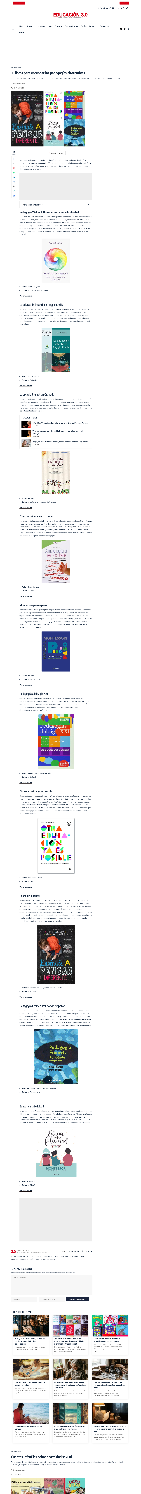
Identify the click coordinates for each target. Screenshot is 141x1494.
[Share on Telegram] (14, 181)
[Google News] (107, 8)
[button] (128, 29)
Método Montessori (37, 163)
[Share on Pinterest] (14, 168)
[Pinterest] (113, 8)
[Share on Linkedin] (14, 177)
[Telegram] (121, 8)
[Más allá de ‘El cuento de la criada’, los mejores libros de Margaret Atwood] (26, 425)
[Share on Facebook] (14, 158)
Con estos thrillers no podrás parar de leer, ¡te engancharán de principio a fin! (110, 1432)
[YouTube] (104, 8)
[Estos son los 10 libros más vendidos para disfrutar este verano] (70, 1416)
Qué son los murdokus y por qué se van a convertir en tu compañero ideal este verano (70, 1388)
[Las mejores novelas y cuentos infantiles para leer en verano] (110, 1328)
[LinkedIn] (118, 8)
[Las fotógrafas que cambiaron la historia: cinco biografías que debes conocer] (110, 1372)
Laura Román (18, 1477)
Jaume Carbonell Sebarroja (39, 775)
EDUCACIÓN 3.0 (19, 88)
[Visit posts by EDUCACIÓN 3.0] (13, 1254)
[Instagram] (110, 8)
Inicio (13, 68)
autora (42, 810)
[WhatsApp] (124, 8)
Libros (18, 68)
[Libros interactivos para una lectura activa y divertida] (31, 1372)
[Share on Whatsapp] (14, 172)
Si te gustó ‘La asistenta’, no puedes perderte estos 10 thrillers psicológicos (30, 1344)
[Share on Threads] (14, 186)
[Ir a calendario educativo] (121, 29)
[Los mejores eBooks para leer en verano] (31, 1416)
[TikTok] (116, 8)
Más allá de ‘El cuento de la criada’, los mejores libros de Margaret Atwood (60, 423)
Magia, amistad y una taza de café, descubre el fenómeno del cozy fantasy (60, 442)
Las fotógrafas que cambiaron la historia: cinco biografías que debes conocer (109, 1388)
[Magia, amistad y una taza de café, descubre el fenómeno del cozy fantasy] (26, 443)
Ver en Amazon (28, 296)
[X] (101, 8)
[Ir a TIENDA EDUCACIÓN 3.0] (124, 29)
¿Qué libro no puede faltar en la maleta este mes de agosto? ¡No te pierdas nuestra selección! (69, 1344)
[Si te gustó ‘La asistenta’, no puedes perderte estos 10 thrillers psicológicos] (31, 1328)
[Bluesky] (126, 8)
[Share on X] (14, 163)
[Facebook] (99, 8)
